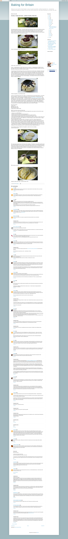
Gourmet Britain (50, 45)
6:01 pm (14, 382)
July (49, 25)
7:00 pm (14, 238)
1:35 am (14, 306)
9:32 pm (14, 213)
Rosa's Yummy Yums (16, 226)
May (49, 31)
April (49, 32)
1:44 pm (14, 417)
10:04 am (14, 231)
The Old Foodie (15, 209)
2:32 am (14, 328)
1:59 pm (14, 405)
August (50, 24)
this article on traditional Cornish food (32, 360)
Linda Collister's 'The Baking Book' (36, 97)
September (50, 23)
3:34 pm (14, 410)
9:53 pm (14, 502)
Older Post (42, 525)
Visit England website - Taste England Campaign (52, 44)
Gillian (14, 308)
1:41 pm (14, 344)
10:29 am (14, 422)
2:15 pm (14, 269)
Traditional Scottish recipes (52, 49)
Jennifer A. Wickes (16, 444)
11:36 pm (14, 218)
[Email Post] (20, 183)
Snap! (14, 332)
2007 (49, 17)
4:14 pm (14, 323)
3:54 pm (14, 497)
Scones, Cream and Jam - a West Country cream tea (52, 27)
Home (28, 525)
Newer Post (12, 525)
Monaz (14, 331)
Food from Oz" (23, 212)
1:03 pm (14, 436)
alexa (14, 340)
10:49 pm (14, 296)
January (50, 35)
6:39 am (14, 473)
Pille (14, 234)
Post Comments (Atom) (18, 527)
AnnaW (14, 261)
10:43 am (14, 522)
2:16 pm (14, 244)
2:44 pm (14, 206)
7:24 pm (14, 196)
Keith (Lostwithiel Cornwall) (17, 500)
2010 (49, 15)
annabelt (14, 468)
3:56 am (14, 252)
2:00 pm (14, 337)
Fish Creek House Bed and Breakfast (32, 248)
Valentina (14, 193)
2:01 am (14, 448)
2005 (49, 37)
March (50, 33)
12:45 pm (14, 459)
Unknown (14, 272)
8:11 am (14, 356)
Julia (14, 199)
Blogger (38, 532)
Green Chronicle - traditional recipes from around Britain (52, 46)
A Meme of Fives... (51, 28)
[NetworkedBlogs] (52, 69)
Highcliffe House (15, 492)
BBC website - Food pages (51, 42)
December (50, 19)
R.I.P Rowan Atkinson (16, 505)
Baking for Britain (22, 4)
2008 (49, 16)
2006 (49, 18)
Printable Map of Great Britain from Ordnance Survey (52, 41)
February (50, 34)
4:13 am (14, 317)
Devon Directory (15, 472)
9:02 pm (14, 482)
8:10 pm (14, 400)
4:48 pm (14, 508)
